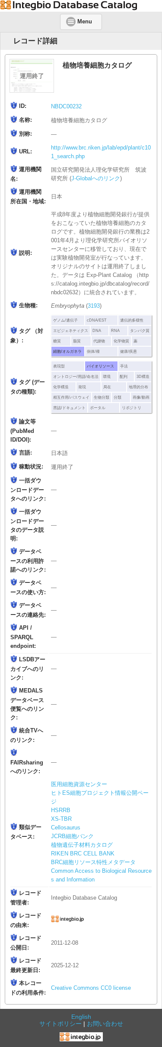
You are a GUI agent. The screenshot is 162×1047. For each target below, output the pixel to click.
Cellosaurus (65, 828)
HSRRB (60, 810)
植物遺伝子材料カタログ (82, 845)
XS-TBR (61, 819)
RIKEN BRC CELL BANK (82, 854)
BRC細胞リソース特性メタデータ (93, 862)
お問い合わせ (105, 1023)
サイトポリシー (60, 1023)
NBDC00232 (66, 107)
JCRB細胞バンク (72, 836)
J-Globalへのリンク (95, 179)
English (81, 1016)
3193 (94, 306)
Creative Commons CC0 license (91, 988)
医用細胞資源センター (79, 784)
